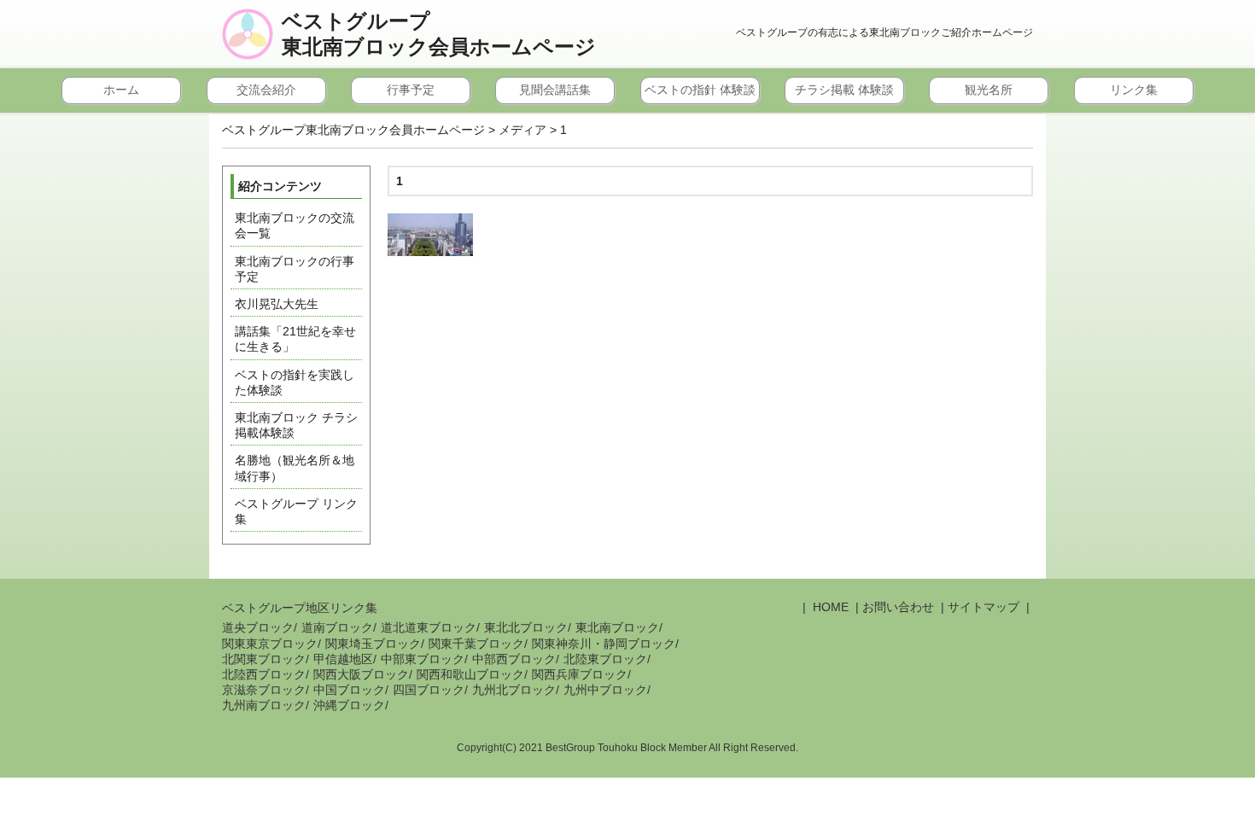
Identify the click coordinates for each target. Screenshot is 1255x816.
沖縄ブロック (349, 705)
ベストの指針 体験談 (700, 89)
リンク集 (1134, 89)
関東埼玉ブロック (373, 643)
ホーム (121, 89)
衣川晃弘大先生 (276, 304)
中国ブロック (349, 690)
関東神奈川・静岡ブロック (603, 643)
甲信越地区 (343, 659)
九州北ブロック (514, 690)
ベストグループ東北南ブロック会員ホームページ (439, 34)
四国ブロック (428, 690)
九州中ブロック (605, 690)
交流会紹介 (266, 89)
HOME (829, 607)
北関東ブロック (264, 659)
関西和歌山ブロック (470, 674)
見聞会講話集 (555, 89)
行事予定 (411, 89)
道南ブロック (337, 627)
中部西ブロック (514, 659)
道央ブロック (258, 627)
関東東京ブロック (270, 643)
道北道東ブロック (428, 627)
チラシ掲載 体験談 (844, 89)
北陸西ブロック (264, 674)
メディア (522, 130)
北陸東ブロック (605, 659)
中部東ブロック (422, 659)
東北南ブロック (617, 627)
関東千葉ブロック (476, 643)
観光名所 (989, 89)
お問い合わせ (898, 607)
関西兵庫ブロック (580, 674)
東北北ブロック (526, 627)
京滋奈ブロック (264, 690)
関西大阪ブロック (361, 674)
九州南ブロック (264, 705)
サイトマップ (983, 607)
